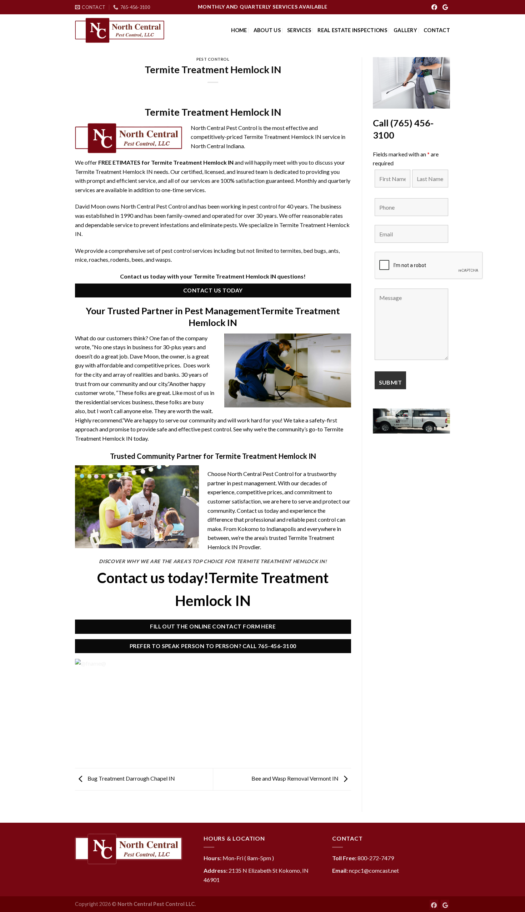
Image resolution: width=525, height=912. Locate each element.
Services (299, 30)
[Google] (445, 7)
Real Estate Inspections (352, 30)
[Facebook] (434, 7)
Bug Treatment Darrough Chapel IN (130, 778)
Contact (437, 30)
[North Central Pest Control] (119, 30)
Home (239, 30)
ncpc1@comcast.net (374, 870)
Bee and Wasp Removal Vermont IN (295, 778)
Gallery (405, 30)
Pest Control (213, 59)
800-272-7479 (376, 858)
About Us (267, 30)
